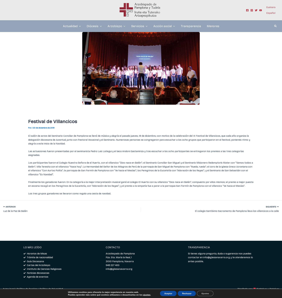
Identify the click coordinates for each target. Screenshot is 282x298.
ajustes (146, 295)
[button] (275, 26)
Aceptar (168, 293)
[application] (79, 26)
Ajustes (205, 293)
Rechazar (186, 293)
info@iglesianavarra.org (216, 257)
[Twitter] (256, 10)
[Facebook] (247, 10)
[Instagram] (251, 10)
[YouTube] (260, 10)
